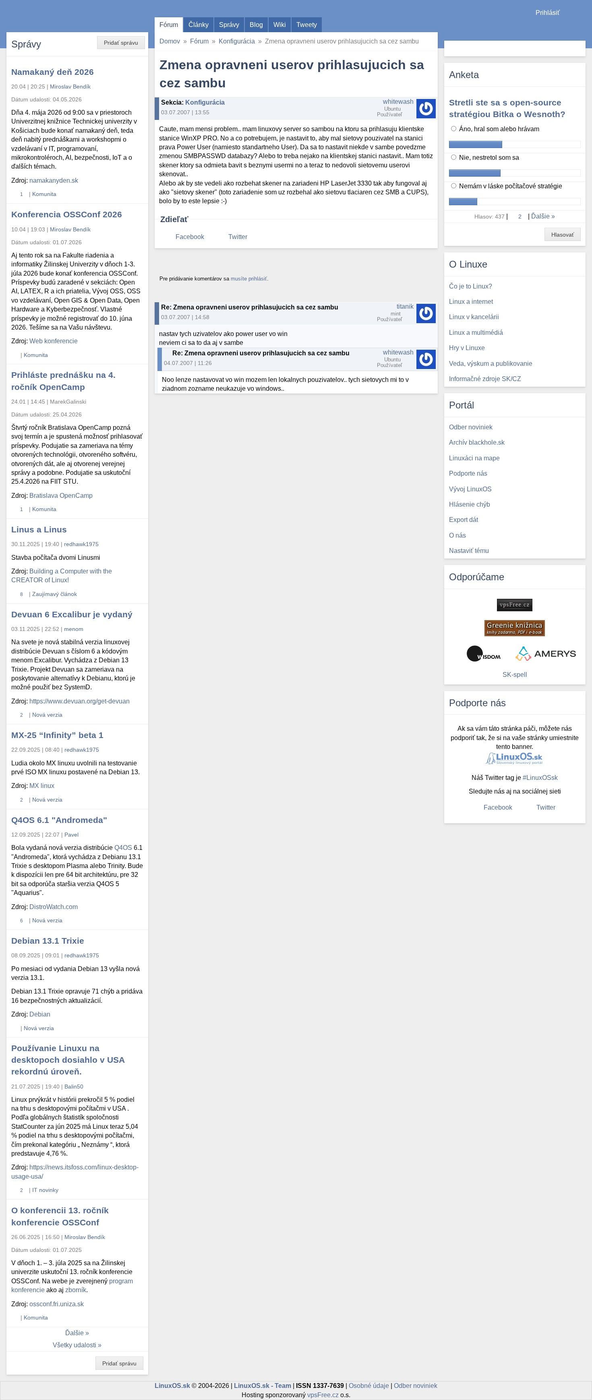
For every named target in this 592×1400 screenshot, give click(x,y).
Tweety (306, 24)
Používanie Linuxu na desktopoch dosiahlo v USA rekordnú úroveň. (67, 1059)
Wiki (279, 24)
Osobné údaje (369, 1385)
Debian (39, 1014)
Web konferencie (53, 341)
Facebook (190, 236)
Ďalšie (74, 1333)
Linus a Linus (39, 529)
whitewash (398, 101)
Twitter (237, 236)
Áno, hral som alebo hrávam (498, 129)
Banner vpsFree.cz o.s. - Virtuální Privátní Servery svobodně (514, 605)
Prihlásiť (548, 12)
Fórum (168, 24)
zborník (75, 1290)
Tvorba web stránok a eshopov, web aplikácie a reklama (545, 653)
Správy (229, 24)
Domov (169, 41)
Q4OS (123, 847)
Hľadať (578, 48)
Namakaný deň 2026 (52, 71)
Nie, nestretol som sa (488, 157)
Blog (256, 24)
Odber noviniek (415, 1385)
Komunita (44, 194)
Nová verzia (47, 714)
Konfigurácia (237, 41)
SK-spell (515, 674)
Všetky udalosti (74, 1345)
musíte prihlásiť (249, 279)
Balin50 (73, 1086)
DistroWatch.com (53, 906)
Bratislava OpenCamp (61, 495)
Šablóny (582, 28)
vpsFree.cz (323, 1395)
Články (198, 24)
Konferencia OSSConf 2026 (66, 214)
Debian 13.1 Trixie (47, 940)
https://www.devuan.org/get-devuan (79, 701)
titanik (405, 306)
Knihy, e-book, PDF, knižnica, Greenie (514, 628)
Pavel (71, 834)
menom (73, 629)
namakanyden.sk (53, 180)
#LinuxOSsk (540, 777)
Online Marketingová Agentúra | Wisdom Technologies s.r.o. (483, 653)
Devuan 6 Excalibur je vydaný (71, 614)
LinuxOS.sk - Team (262, 1385)
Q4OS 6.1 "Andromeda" (59, 820)
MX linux (41, 785)
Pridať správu (121, 42)
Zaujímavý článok (54, 594)
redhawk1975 (81, 544)
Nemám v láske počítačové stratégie (509, 186)
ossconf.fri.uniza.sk (56, 1304)
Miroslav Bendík (70, 86)
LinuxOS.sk (52, 16)
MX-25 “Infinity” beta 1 (57, 735)
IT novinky (45, 1190)
